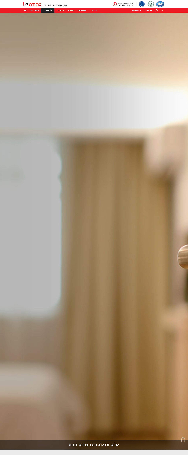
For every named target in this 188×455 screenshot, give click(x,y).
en (162, 10)
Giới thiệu (34, 10)
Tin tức (93, 10)
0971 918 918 (123, 5)
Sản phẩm (47, 10)
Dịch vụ (60, 10)
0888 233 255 (123, 3)
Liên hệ (149, 10)
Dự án (71, 10)
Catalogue (135, 10)
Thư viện (82, 10)
